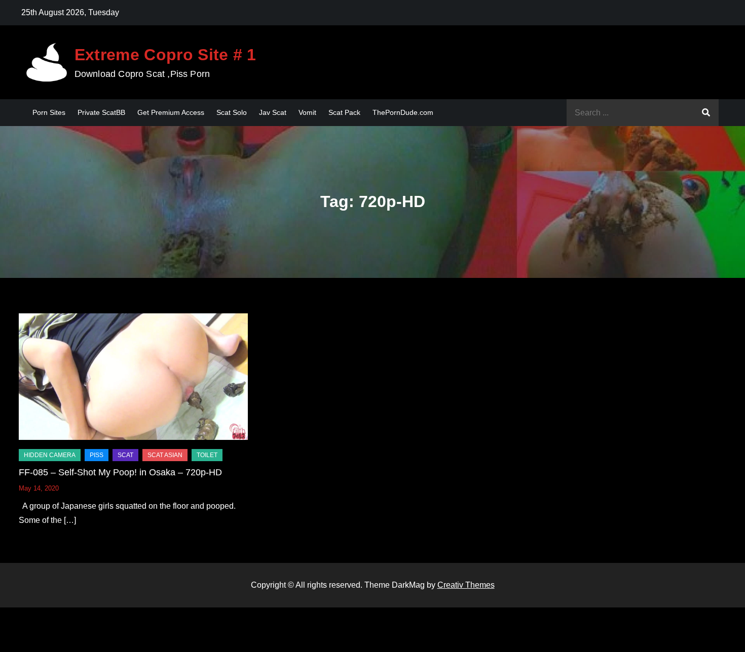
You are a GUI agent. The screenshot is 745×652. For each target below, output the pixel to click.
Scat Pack (344, 112)
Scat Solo (231, 112)
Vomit (307, 112)
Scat (125, 455)
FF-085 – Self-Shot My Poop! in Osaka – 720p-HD (120, 472)
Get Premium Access (170, 112)
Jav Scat (272, 112)
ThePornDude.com (402, 112)
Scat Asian (164, 455)
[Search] (706, 112)
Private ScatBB (101, 112)
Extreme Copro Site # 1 (165, 55)
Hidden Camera (50, 455)
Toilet (207, 455)
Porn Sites (48, 112)
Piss (96, 455)
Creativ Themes (466, 585)
